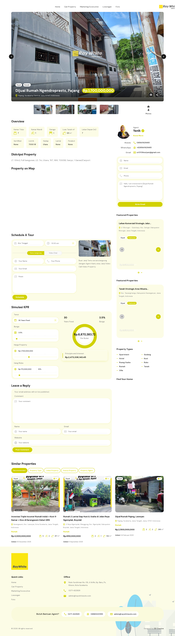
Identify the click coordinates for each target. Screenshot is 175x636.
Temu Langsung (36, 253)
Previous (11, 56)
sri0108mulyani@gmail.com (148, 152)
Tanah (146, 366)
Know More (138, 135)
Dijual (19, 85)
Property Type (35, 470)
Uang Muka (18, 363)
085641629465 (143, 142)
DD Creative (159, 628)
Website (18, 437)
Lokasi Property (52, 470)
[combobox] (61, 243)
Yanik (137, 131)
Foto (118, 6)
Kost (146, 358)
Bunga (16, 326)
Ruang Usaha (124, 362)
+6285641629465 (144, 147)
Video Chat (53, 253)
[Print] (151, 94)
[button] (138, 272)
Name (17, 426)
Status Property (69, 470)
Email (66, 426)
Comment (18, 396)
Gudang (147, 354)
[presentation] (122, 249)
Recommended (19, 470)
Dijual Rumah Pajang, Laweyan (129, 516)
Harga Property (20, 345)
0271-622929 (74, 590)
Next (163, 56)
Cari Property (70, 6)
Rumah (27, 85)
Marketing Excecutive (89, 6)
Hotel (121, 358)
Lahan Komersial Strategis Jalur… (135, 223)
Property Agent (87, 470)
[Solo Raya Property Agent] (19, 561)
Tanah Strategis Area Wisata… (133, 289)
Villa (121, 370)
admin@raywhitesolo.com (80, 596)
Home (57, 6)
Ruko (146, 362)
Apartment (124, 354)
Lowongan (107, 6)
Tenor (16, 314)
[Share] (157, 94)
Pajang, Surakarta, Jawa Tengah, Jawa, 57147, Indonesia (138, 521)
